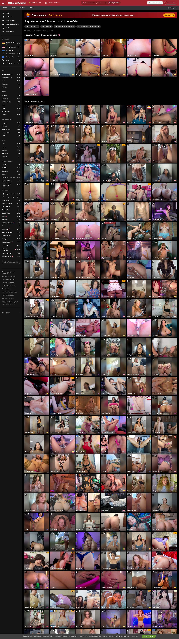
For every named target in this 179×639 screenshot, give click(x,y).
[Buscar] (106, 2)
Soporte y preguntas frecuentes (8, 272)
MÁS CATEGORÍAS (12, 262)
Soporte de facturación (9, 276)
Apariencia (32, 26)
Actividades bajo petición (89, 26)
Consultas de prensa (8, 282)
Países (47, 26)
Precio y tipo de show (65, 26)
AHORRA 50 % (169, 15)
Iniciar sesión (171, 3)
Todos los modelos (8, 298)
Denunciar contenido (8, 279)
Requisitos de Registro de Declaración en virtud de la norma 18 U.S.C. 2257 (10, 303)
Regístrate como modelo (9, 292)
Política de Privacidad (8, 286)
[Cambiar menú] (3, 3)
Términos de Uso (7, 289)
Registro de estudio (8, 295)
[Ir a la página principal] (17, 3)
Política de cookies (122, 636)
